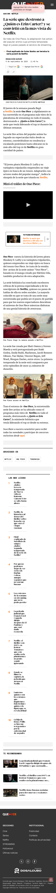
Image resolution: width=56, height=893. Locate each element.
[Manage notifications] (51, 879)
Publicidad (34, 831)
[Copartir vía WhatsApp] (8, 71)
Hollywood (8, 848)
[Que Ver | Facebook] (34, 861)
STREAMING (9, 844)
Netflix (9, 111)
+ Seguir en (12, 66)
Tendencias (35, 459)
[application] (28, 205)
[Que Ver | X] (21, 861)
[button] (52, 5)
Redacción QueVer (14, 59)
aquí (22, 435)
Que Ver (6, 14)
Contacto (33, 835)
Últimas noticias (10, 852)
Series (6, 835)
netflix (15, 14)
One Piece (20, 459)
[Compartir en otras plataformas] (13, 71)
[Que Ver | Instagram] (28, 861)
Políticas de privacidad (39, 839)
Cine (5, 831)
